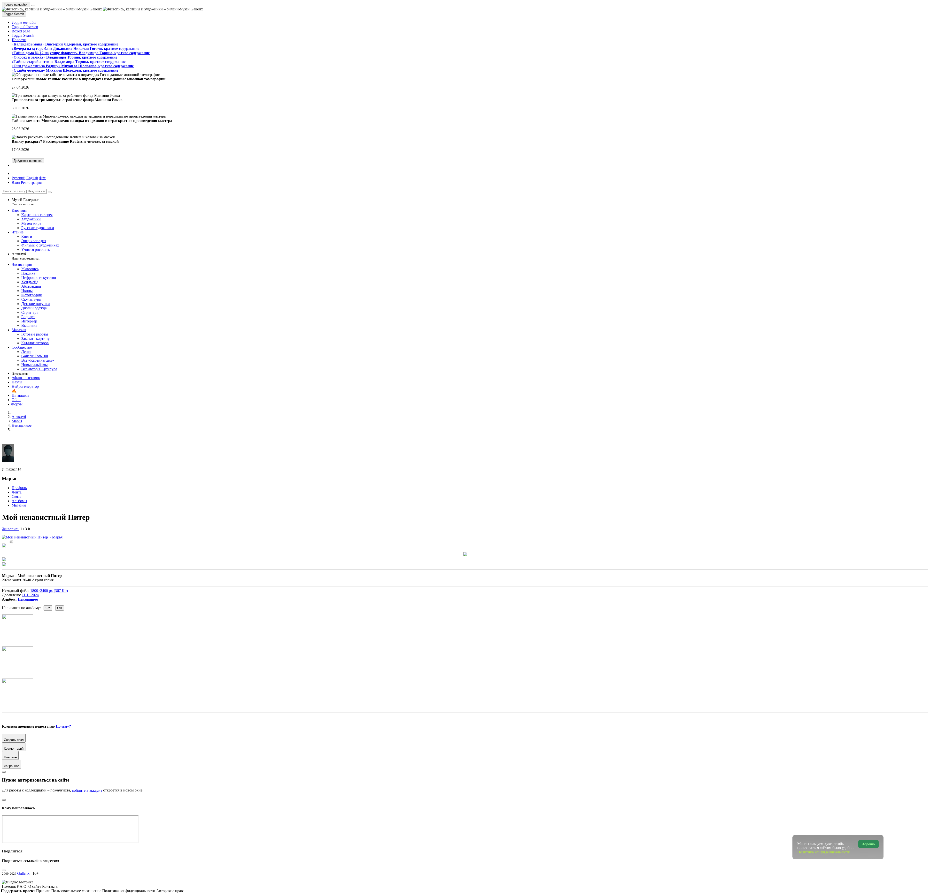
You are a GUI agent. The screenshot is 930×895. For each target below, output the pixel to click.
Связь (16, 496)
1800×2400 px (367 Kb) (49, 591)
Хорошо (868, 844)
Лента (17, 492)
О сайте (35, 886)
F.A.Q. (22, 886)
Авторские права (170, 891)
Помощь (9, 886)
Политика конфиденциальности (129, 891)
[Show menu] (33, 5)
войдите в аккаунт (87, 790)
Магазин (19, 505)
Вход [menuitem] (16, 182)
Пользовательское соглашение (76, 891)
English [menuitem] (32, 178)
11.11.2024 (30, 595)
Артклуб (25, 256)
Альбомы (19, 501)
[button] (24, 22)
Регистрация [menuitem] (31, 182)
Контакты (50, 886)
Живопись (10, 529)
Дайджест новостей (28, 161)
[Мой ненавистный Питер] (32, 537)
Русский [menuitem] (18, 178)
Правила (43, 891)
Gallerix (23, 873)
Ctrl (48, 608)
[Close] (50, 192)
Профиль (19, 488)
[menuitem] (42, 178)
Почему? (63, 726)
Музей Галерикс (25, 202)
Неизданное (28, 599)
